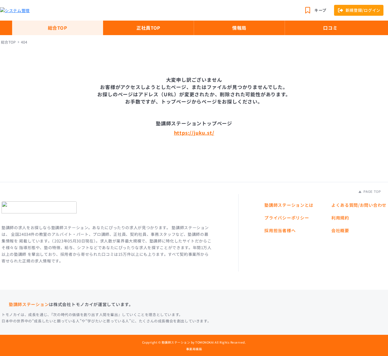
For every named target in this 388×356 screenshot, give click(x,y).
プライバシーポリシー (286, 218)
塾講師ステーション (29, 304)
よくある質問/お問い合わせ (358, 205)
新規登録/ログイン (363, 10)
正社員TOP (148, 28)
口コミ (330, 28)
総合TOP (57, 28)
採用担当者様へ (280, 230)
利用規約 (340, 218)
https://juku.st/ (194, 132)
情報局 (239, 28)
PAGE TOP (372, 192)
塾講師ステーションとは (288, 205)
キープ (320, 10)
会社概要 (340, 230)
